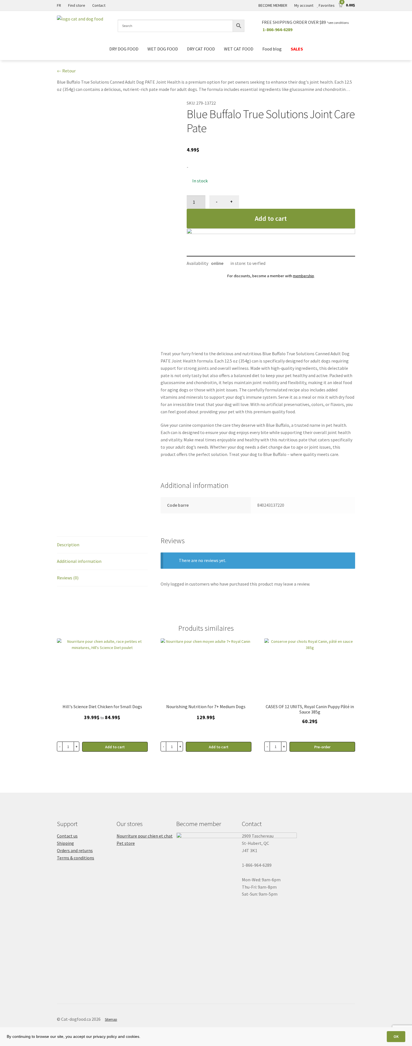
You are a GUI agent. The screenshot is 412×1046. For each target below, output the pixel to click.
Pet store (126, 843)
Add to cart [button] (218, 746)
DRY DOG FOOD (123, 49)
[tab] (102, 545)
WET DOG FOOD (162, 49)
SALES (297, 49)
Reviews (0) (67, 578)
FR (59, 5)
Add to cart (271, 218)
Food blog (272, 49)
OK (396, 1036)
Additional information (79, 561)
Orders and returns (75, 850)
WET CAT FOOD (238, 49)
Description (68, 544)
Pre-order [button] (322, 746)
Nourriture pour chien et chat (145, 836)
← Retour (66, 71)
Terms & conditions (75, 858)
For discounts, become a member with (270, 275)
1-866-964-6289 (277, 29)
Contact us (67, 836)
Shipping (65, 843)
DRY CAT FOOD (201, 49)
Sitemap (111, 1019)
